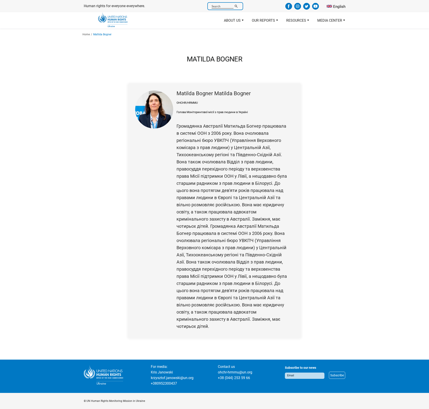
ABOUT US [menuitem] (230, 21)
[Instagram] (297, 8)
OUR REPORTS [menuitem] (261, 21)
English (339, 6)
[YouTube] (315, 8)
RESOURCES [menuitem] (294, 21)
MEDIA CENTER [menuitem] (327, 21)
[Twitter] (306, 8)
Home (86, 34)
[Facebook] (288, 8)
